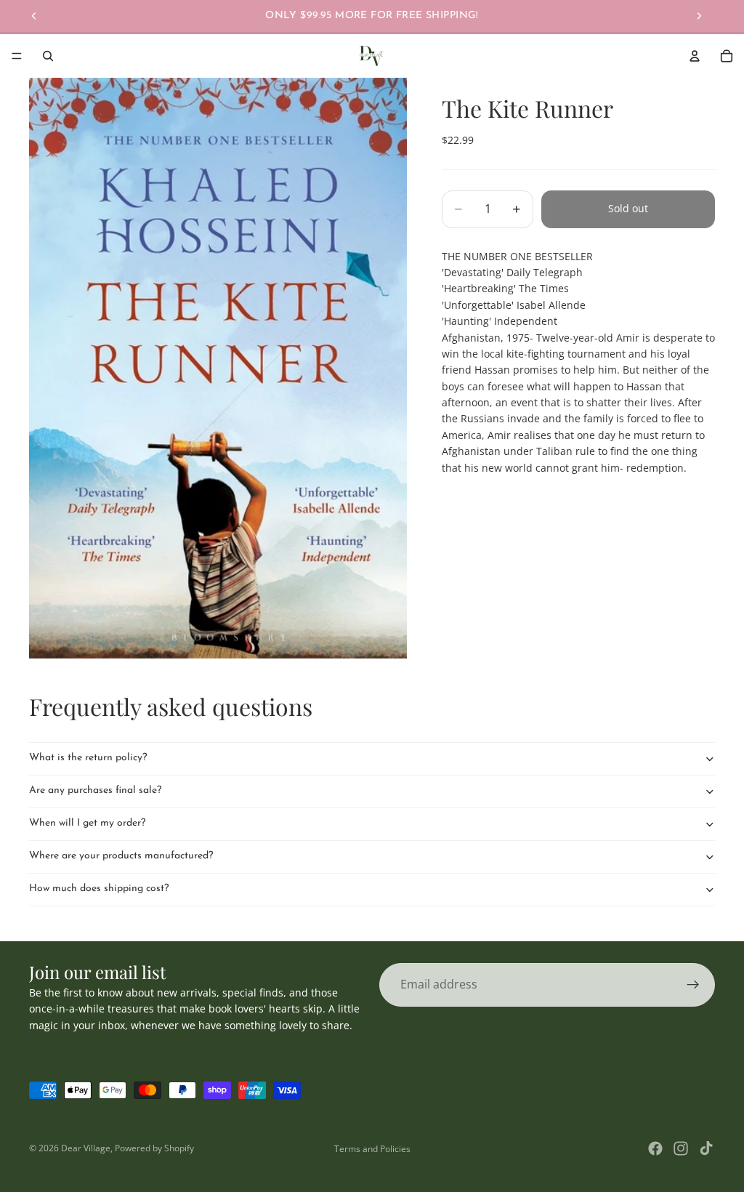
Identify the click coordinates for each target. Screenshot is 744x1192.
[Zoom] (218, 368)
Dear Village (85, 1148)
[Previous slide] (34, 16)
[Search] (48, 56)
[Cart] (727, 56)
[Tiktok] (706, 1148)
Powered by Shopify (154, 1148)
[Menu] (16, 56)
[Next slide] (699, 16)
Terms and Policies (372, 1149)
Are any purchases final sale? (95, 790)
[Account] (695, 56)
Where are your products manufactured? (121, 855)
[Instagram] (681, 1148)
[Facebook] (655, 1148)
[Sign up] (693, 985)
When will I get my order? (87, 823)
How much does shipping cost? (99, 888)
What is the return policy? (88, 757)
